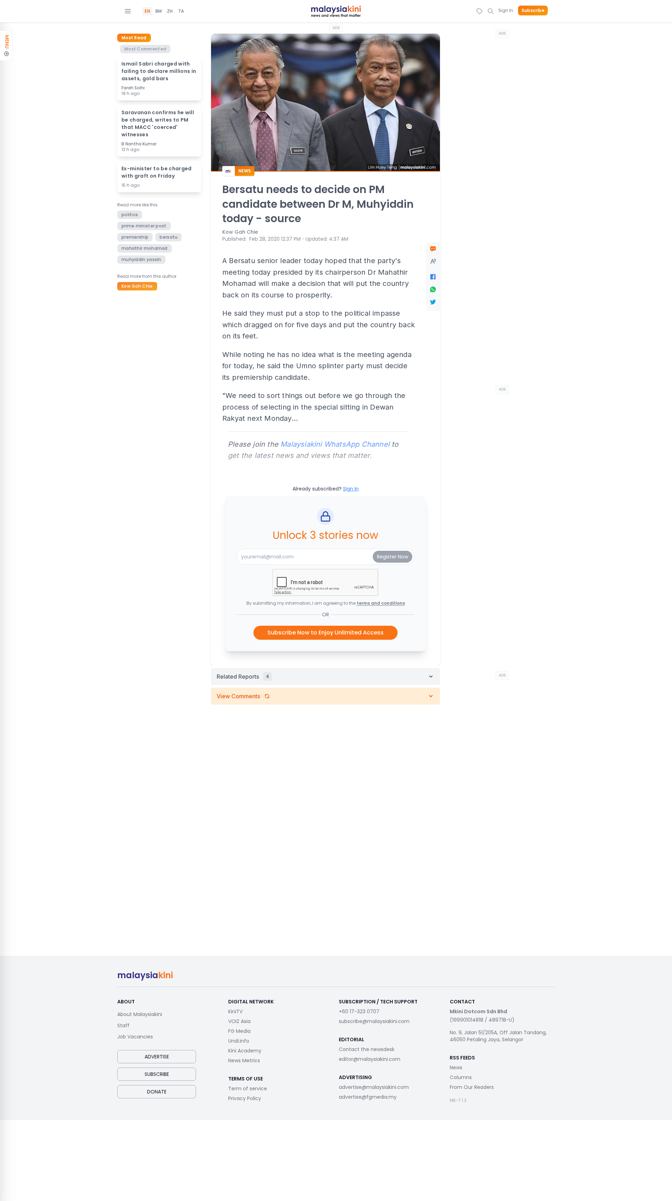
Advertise (157, 1056)
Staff (123, 1025)
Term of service (247, 1088)
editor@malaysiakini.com (369, 1059)
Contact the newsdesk (366, 1049)
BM (158, 11)
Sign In (505, 10)
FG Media (239, 1031)
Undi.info (238, 1040)
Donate (157, 1091)
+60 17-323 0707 (359, 1011)
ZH (170, 11)
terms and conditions (381, 603)
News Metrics (244, 1060)
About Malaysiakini (139, 1014)
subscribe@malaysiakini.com (374, 1021)
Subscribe (533, 10)
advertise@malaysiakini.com (374, 1087)
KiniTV (235, 1011)
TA (181, 11)
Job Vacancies (135, 1036)
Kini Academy (244, 1050)
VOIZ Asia (239, 1021)
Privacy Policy (244, 1098)
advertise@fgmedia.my (368, 1096)
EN (147, 11)
